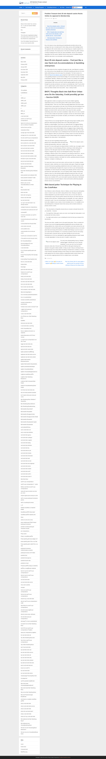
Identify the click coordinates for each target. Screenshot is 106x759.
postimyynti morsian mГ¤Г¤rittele (28, 552)
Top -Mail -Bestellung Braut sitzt (28, 637)
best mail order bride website (27, 153)
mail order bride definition (26, 445)
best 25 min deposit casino (56, 74)
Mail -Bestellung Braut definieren (28, 403)
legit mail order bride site (26, 346)
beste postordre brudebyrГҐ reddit (28, 177)
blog (22, 187)
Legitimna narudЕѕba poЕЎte (27, 374)
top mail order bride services (27, 652)
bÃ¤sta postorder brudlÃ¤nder (27, 140)
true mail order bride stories (27, 673)
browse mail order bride (26, 197)
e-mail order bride (24, 247)
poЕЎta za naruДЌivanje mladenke (28, 568)
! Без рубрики (24, 90)
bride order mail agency (26, 195)
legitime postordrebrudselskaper (28, 366)
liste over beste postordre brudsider (28, 392)
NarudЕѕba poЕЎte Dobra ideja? (28, 512)
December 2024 (24, 69)
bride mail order (24, 192)
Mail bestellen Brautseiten (26, 419)
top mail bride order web (26, 649)
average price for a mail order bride (28, 135)
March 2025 (23, 61)
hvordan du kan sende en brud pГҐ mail (29, 306)
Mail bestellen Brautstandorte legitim (29, 421)
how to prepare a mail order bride (28, 289)
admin (56, 18)
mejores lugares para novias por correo (29, 495)
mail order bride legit (25, 458)
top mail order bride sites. (26, 657)
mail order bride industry (26, 453)
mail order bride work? (25, 471)
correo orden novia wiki (26, 226)
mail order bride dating (26, 442)
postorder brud (24, 555)
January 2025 (24, 66)
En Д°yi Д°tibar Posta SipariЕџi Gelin (29, 259)
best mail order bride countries (27, 148)
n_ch (22, 505)
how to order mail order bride (27, 286)
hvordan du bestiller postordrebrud (28, 299)
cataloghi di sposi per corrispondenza (29, 207)
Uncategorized (49, 258)
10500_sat (23, 98)
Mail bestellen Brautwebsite (27, 424)
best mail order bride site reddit (27, 150)
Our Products (29, 7)
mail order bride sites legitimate (27, 463)
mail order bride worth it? (26, 476)
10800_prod (23, 105)
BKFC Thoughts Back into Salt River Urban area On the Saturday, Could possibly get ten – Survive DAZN (55, 33)
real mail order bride (25, 579)
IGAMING (23, 320)
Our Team (62, 7)
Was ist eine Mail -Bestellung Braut (28, 692)
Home (20, 7)
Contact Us (68, 7)
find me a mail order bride (26, 261)
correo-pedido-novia (25, 228)
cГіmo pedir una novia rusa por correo (29, 238)
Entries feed (23, 746)
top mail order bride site (26, 655)
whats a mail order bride (26, 713)
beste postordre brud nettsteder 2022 (29, 175)
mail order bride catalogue (26, 437)
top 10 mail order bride (26, 647)
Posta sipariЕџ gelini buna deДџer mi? (29, 538)
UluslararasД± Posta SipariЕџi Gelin (29, 675)
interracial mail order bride (26, 323)
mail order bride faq (25, 447)
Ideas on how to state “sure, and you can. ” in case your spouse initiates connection (28, 25)
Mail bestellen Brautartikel (26, 411)
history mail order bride (26, 276)
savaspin (23, 587)
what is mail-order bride (26, 708)
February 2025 (24, 64)
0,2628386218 (24, 92)
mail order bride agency (26, 434)
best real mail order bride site (27, 161)
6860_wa (23, 111)
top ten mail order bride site (27, 665)
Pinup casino (23, 533)
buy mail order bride (25, 200)
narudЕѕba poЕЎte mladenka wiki (28, 514)
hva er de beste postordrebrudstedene (29, 294)
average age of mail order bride (27, 132)
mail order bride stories (26, 466)
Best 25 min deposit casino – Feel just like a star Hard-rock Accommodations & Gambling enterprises (55, 27)
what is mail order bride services (28, 706)
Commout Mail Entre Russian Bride (28, 223)
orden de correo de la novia (27, 519)
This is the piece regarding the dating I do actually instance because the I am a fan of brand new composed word (29, 37)
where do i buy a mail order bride (28, 716)
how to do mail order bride (26, 284)
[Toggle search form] (86, 7)
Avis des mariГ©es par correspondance (29, 137)
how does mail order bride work (27, 281)
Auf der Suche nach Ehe (26, 127)
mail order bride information (27, 455)
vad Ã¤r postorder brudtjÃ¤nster (28, 680)
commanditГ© (24, 212)
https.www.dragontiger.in (26, 292)
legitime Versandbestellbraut (27, 369)
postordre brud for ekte (26, 560)
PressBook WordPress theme (64, 757)
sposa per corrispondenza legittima (28, 632)
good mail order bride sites (26, 269)
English (76, 7)
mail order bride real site (26, 460)
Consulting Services (52, 7)
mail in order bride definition (27, 432)
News (22, 517)
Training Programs (39, 7)
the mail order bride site (26, 635)
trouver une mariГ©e (25, 667)
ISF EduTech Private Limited (38, 2)
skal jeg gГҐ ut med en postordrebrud (29, 621)
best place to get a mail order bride (28, 158)
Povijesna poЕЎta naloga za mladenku (29, 565)
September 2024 (24, 74)
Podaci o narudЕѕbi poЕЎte (27, 536)
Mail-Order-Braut (24, 479)
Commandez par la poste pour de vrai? (29, 209)
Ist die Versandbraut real (26, 328)
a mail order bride (24, 116)
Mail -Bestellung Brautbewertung (28, 406)
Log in (22, 744)
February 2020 (24, 79)
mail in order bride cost (26, 429)
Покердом (23, 32)
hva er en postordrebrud (26, 297)
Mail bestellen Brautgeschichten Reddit (29, 416)
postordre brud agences (26, 557)
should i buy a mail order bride (27, 598)
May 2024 (23, 77)
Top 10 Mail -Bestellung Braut (27, 644)
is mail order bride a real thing (27, 325)
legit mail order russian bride (27, 349)
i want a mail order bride (26, 313)
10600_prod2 (24, 103)
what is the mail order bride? (27, 711)
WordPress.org (24, 751)
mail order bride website (26, 468)
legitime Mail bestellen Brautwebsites (29, 363)
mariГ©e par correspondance (27, 481)
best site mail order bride (26, 163)
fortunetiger (23, 266)
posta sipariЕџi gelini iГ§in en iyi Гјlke (29, 541)
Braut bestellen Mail (25, 189)
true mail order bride (25, 670)
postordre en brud (24, 563)
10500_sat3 (23, 100)
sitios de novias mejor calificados (28, 614)
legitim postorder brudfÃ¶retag (27, 351)
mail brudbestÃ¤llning (25, 427)
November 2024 (24, 72)
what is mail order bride (26, 703)
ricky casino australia (25, 584)
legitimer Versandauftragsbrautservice (29, 371)
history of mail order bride (26, 279)
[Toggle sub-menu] (24, 7)
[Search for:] (26, 13)
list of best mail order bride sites (27, 389)
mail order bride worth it (26, 473)
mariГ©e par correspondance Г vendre (29, 484)
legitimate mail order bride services (28, 354)
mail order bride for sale (26, 450)
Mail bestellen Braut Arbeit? (27, 408)
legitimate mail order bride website (28, 357)
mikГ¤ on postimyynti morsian (27, 502)
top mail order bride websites (27, 660)
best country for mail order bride (27, 145)
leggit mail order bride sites (27, 344)
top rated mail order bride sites (27, 662)
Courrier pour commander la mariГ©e (29, 235)
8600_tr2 (23, 113)
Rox (22, 29)
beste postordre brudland (26, 180)
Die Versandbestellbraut (26, 240)
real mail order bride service (27, 582)
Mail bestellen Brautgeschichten (28, 414)
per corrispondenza (25, 531)
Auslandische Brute (25, 130)
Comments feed (24, 749)
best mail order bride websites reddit (28, 156)
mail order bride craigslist (26, 440)
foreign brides (24, 264)
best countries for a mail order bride (28, 143)
